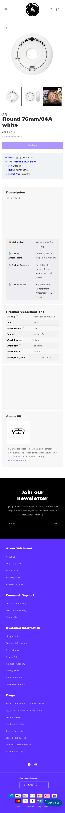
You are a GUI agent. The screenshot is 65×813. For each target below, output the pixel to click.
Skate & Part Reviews (16, 737)
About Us (10, 556)
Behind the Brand (14, 751)
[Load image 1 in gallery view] (12, 96)
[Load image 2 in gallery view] (32, 96)
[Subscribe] (55, 523)
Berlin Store (12, 570)
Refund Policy (13, 657)
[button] (6, 9)
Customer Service (19, 170)
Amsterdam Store (14, 584)
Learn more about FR (17, 460)
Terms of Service (14, 677)
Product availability (15, 663)
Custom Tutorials (14, 731)
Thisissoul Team (14, 563)
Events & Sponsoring (16, 610)
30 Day (22, 162)
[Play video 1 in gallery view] (52, 96)
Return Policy (12, 650)
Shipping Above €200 (20, 158)
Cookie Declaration (15, 684)
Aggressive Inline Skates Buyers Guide (24, 710)
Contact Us (11, 617)
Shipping (5, 136)
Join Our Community (16, 603)
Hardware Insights (15, 724)
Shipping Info (12, 636)
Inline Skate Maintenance (18, 744)
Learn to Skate (13, 717)
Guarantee (19, 174)
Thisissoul (27, 806)
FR (4, 114)
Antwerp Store (13, 577)
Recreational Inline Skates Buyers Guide (25, 703)
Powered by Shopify (40, 806)
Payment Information (16, 643)
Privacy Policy (12, 670)
